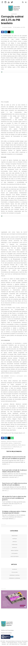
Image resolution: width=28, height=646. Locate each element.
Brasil (11, 443)
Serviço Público (12, 441)
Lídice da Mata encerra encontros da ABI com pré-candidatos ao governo (13, 457)
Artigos (15, 541)
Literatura (14, 544)
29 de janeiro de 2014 (19, 27)
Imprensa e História (14, 575)
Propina (3, 441)
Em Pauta (14, 569)
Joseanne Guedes (7, 27)
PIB (12, 448)
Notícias (14, 14)
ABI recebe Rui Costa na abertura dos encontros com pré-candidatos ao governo (14, 498)
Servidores (4, 443)
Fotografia (15, 553)
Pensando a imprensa (14, 578)
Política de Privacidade (7, 630)
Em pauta (14, 547)
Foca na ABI (14, 572)
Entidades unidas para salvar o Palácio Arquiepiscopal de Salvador (14, 512)
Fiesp (19, 445)
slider (19, 441)
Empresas (14, 445)
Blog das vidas (14, 556)
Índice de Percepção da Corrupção (17, 125)
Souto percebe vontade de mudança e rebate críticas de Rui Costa (14, 471)
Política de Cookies (6, 632)
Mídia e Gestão (14, 550)
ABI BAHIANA (14, 535)
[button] (2, 32)
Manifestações (6, 445)
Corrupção (16, 443)
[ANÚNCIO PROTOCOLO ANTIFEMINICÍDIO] (14, 599)
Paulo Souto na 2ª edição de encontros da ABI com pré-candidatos (14, 484)
